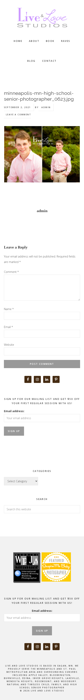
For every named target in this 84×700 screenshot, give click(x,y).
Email (8, 327)
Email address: (14, 411)
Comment (11, 272)
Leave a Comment (18, 114)
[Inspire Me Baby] (56, 586)
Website (9, 344)
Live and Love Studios (42, 17)
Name (9, 309)
